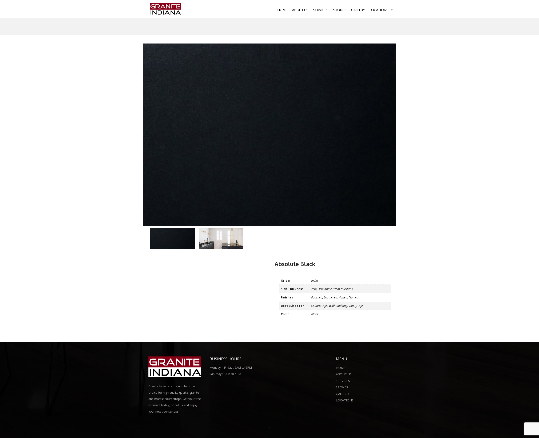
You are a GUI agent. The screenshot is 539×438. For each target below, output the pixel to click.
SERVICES (320, 10)
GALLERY (358, 10)
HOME (282, 10)
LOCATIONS (379, 10)
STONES (340, 10)
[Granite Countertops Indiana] (165, 8)
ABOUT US (300, 10)
